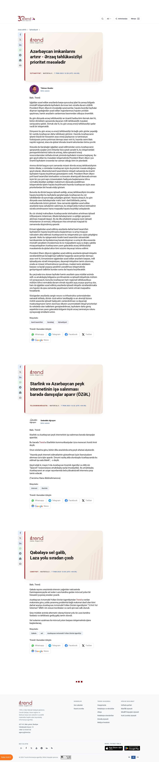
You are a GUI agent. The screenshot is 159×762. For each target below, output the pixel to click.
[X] (31, 748)
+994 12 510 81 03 (25, 730)
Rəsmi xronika (79, 709)
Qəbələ (33, 633)
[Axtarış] (102, 18)
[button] (20, 34)
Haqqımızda (101, 705)
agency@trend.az (24, 732)
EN (129, 757)
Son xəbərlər (78, 705)
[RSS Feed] (52, 748)
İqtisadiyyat (62, 322)
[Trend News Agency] (25, 703)
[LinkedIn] (47, 748)
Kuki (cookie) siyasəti (128, 715)
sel (42, 633)
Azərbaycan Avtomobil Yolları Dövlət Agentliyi (64, 633)
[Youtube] (36, 748)
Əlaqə (99, 712)
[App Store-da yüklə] (114, 748)
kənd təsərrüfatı (37, 322)
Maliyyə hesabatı (103, 722)
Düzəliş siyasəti (102, 719)
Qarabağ (50, 322)
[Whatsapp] (21, 748)
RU (138, 757)
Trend (42, 442)
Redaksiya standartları (105, 715)
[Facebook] (26, 748)
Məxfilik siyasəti (126, 709)
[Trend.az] (26, 18)
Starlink (44, 488)
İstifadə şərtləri (126, 705)
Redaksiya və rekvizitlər (105, 709)
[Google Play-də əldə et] (132, 748)
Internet (34, 488)
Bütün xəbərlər (45, 91)
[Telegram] (41, 748)
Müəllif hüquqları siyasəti (130, 712)
